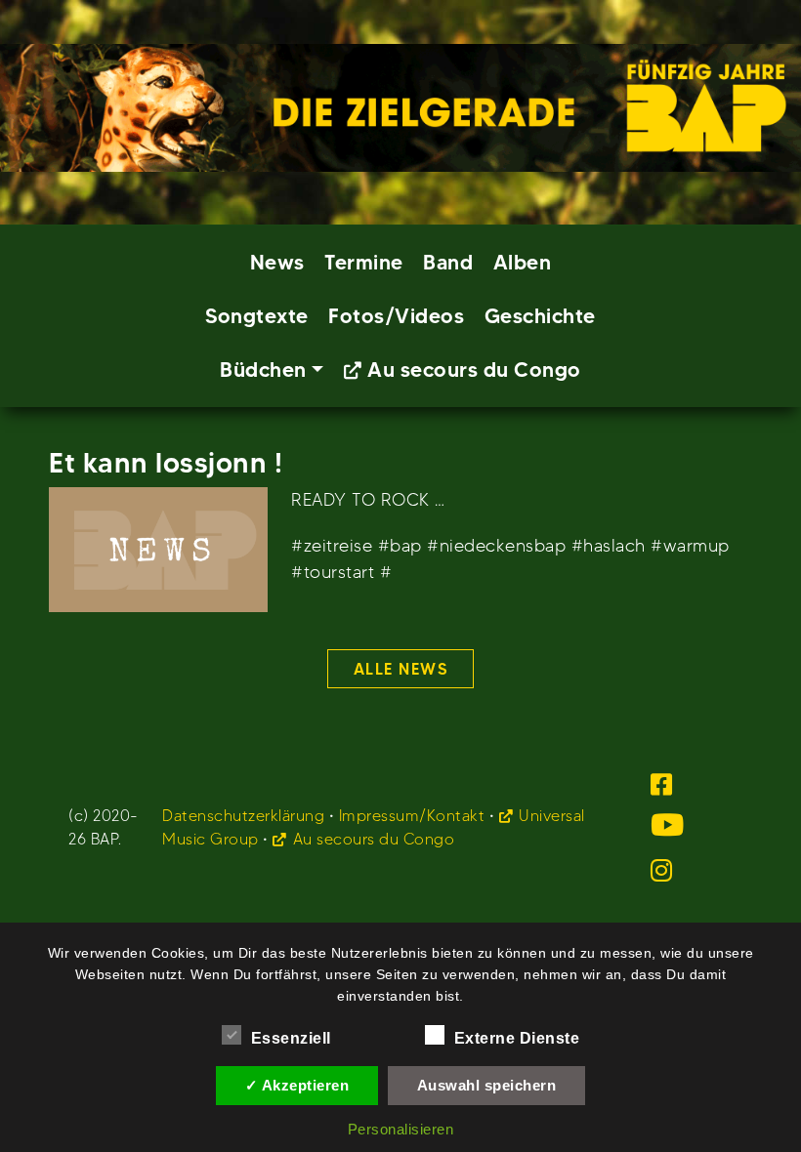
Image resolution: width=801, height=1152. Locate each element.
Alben (522, 262)
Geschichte (540, 316)
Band (448, 262)
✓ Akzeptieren (297, 1085)
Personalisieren (401, 1129)
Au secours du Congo (474, 369)
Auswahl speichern (487, 1085)
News (277, 262)
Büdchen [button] (263, 369)
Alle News (401, 669)
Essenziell (291, 1038)
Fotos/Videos (396, 316)
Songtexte (257, 316)
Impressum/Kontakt (412, 815)
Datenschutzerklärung (243, 815)
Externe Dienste (517, 1038)
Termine (363, 262)
